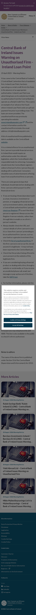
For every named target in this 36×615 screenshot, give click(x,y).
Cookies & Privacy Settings (18, 320)
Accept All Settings (18, 325)
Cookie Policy (26, 305)
